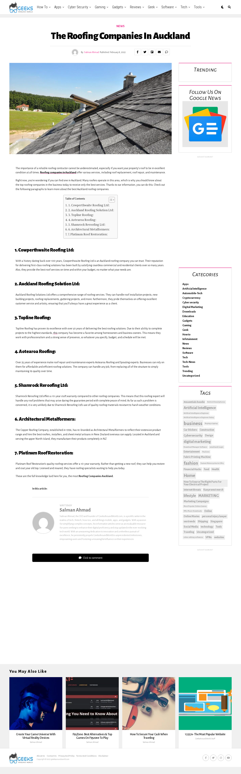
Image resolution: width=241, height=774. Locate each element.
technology (207, 526)
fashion (191, 463)
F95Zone (205, 452)
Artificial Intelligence (194, 288)
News (185, 343)
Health (215, 469)
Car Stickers (190, 429)
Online (208, 511)
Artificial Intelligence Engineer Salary (199, 417)
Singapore (216, 521)
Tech (183, 7)
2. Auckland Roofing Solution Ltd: (91, 210)
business (193, 423)
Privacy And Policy (66, 756)
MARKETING (208, 496)
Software (167, 7)
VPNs (209, 537)
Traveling (189, 532)
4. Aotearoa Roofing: (82, 220)
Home (189, 475)
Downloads (189, 311)
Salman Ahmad (91, 52)
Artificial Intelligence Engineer (196, 413)
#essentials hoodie (194, 402)
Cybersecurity (193, 435)
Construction (207, 429)
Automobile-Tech (192, 293)
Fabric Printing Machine (197, 457)
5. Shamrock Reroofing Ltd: (86, 224)
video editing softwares (193, 537)
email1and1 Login (216, 447)
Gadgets (117, 7)
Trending (187, 371)
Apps (57, 7)
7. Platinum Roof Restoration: (87, 234)
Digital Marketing (192, 307)
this (55, 333)
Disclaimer (103, 756)
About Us (41, 756)
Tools (198, 7)
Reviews (135, 7)
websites (219, 537)
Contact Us (52, 756)
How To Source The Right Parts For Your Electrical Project (203, 483)
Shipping (203, 521)
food (206, 469)
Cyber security (78, 7)
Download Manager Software (195, 447)
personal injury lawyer (214, 516)
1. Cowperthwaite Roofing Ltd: (88, 205)
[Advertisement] (205, 211)
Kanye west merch (213, 489)
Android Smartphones (216, 402)
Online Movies (192, 516)
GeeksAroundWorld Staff (205, 739)
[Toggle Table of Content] (110, 200)
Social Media (191, 526)
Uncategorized (191, 375)
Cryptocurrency (191, 297)
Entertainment (192, 451)
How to (42, 7)
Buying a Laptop (211, 423)
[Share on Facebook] (137, 52)
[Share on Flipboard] (152, 52)
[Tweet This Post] (145, 52)
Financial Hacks (192, 469)
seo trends (189, 521)
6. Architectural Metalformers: (88, 229)
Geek (151, 7)
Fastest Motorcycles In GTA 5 (212, 463)
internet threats (192, 489)
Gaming (100, 7)
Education (188, 316)
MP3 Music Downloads (193, 511)
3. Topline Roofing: (81, 215)
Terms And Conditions (86, 756)
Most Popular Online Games (195, 506)
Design (209, 435)
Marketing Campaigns (196, 501)
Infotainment (189, 339)
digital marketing (197, 442)
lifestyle (190, 496)
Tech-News (188, 362)
